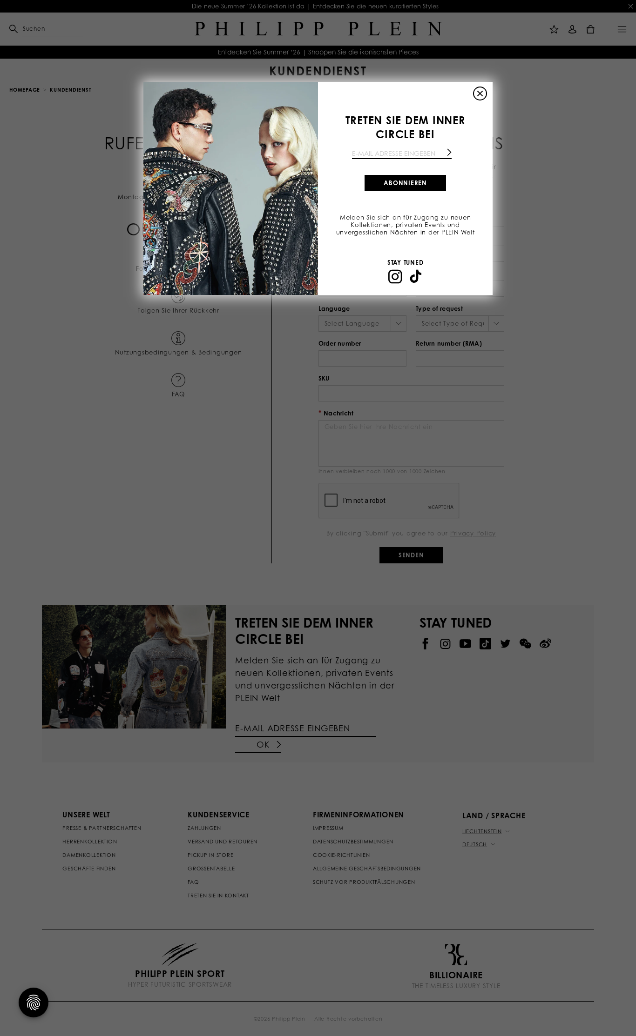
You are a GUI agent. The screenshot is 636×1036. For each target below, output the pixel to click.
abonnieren (405, 183)
